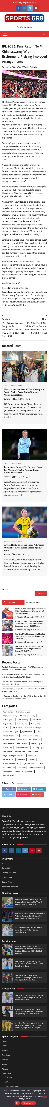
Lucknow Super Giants (30, 736)
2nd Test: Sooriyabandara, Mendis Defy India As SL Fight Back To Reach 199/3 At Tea (29, 648)
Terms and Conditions (10, 887)
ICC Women (17, 728)
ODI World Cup (35, 740)
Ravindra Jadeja (37, 748)
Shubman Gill (8, 760)
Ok (17, 1103)
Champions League (23, 712)
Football (5, 1050)
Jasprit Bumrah (27, 732)
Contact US (6, 868)
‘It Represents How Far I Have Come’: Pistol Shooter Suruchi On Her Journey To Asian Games (29, 1011)
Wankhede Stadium (36, 768)
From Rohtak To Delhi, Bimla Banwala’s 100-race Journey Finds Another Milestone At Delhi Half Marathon (29, 949)
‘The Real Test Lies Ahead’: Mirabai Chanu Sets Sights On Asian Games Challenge (30, 636)
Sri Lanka (32, 760)
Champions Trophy (10, 716)
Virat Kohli (22, 768)
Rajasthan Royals (22, 748)
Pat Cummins (22, 744)
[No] (45, 1097)
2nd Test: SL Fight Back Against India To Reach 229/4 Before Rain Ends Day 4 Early (29, 963)
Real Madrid (7, 752)
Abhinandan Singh (17, 292)
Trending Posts (34, 602)
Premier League (36, 744)
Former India (36, 720)
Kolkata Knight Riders (11, 736)
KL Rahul (39, 732)
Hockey (5, 1060)
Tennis (4, 1064)
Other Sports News (12, 1086)
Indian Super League (10, 732)
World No (29, 772)
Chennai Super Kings (36, 292)
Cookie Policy (7, 882)
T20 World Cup (9, 768)
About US (5, 863)
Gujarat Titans (8, 724)
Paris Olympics (8, 744)
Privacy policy (28, 1103)
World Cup (19, 772)
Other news (24, 288)
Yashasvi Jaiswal (8, 776)
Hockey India (35, 724)
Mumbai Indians (9, 740)
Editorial (33, 67)
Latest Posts (11, 602)
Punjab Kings (7, 748)
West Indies (7, 772)
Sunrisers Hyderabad (10, 764)
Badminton (6, 1055)
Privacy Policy (7, 877)
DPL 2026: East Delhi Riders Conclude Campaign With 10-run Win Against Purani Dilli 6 (28, 977)
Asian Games (8, 712)
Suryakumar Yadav (28, 764)
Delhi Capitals (8, 720)
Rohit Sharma (33, 752)
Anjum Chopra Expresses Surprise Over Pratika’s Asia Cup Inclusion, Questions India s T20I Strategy (29, 623)
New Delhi (22, 740)
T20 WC (41, 764)
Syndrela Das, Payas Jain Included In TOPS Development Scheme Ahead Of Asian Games (30, 611)
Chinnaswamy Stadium (12, 295)
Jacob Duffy (20, 298)
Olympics (8, 1077)
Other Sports (6, 1074)
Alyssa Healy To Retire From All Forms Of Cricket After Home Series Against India (24, 547)
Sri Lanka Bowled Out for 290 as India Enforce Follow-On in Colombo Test (28, 929)
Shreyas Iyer (31, 756)
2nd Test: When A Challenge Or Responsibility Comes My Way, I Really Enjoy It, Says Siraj (28, 902)
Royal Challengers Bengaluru (23, 301)
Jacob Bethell (8, 298)
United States (19, 305)
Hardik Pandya (22, 724)
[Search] (44, 34)
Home (4, 1041)
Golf (6, 1082)
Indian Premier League (34, 295)
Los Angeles (32, 298)
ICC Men (6, 728)
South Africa (20, 760)
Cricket (15, 288)
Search (5, 589)
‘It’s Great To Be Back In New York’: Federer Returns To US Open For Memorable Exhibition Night (30, 916)
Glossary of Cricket (9, 873)
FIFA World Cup (22, 720)
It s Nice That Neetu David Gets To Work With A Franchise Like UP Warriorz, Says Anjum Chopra (29, 1025)
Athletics (5, 1069)
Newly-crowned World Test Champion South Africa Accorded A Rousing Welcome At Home (24, 392)
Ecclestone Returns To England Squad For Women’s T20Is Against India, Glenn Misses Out (23, 470)
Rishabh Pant (20, 752)
